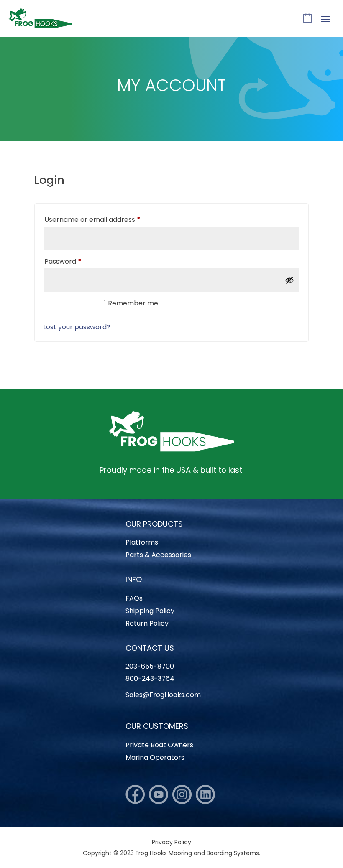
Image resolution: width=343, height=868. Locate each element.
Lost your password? (76, 327)
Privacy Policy (171, 842)
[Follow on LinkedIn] (205, 794)
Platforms (141, 543)
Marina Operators (154, 758)
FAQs (134, 599)
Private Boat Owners (159, 746)
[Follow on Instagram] (182, 794)
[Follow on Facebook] (135, 794)
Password (77, 261)
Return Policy (147, 624)
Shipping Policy (149, 612)
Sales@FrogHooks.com (163, 695)
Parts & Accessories (158, 556)
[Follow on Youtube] (158, 794)
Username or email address (106, 219)
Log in (67, 307)
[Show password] (289, 280)
